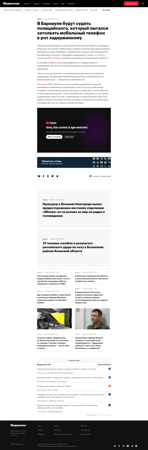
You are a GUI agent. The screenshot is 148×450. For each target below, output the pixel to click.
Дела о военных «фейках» (13, 10)
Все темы (106, 10)
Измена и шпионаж (32, 10)
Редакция (41, 434)
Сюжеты (37, 3)
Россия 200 (85, 430)
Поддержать (131, 3)
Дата (62, 3)
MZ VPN (84, 426)
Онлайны (46, 3)
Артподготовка (46, 10)
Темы (40, 426)
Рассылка (57, 430)
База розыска (86, 434)
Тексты (55, 3)
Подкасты (71, 3)
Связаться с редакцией (102, 176)
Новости (27, 3)
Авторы (40, 430)
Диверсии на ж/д (81, 10)
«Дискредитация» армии (64, 10)
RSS (57, 426)
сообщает (56, 58)
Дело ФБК (94, 10)
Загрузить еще (74, 360)
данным (44, 84)
